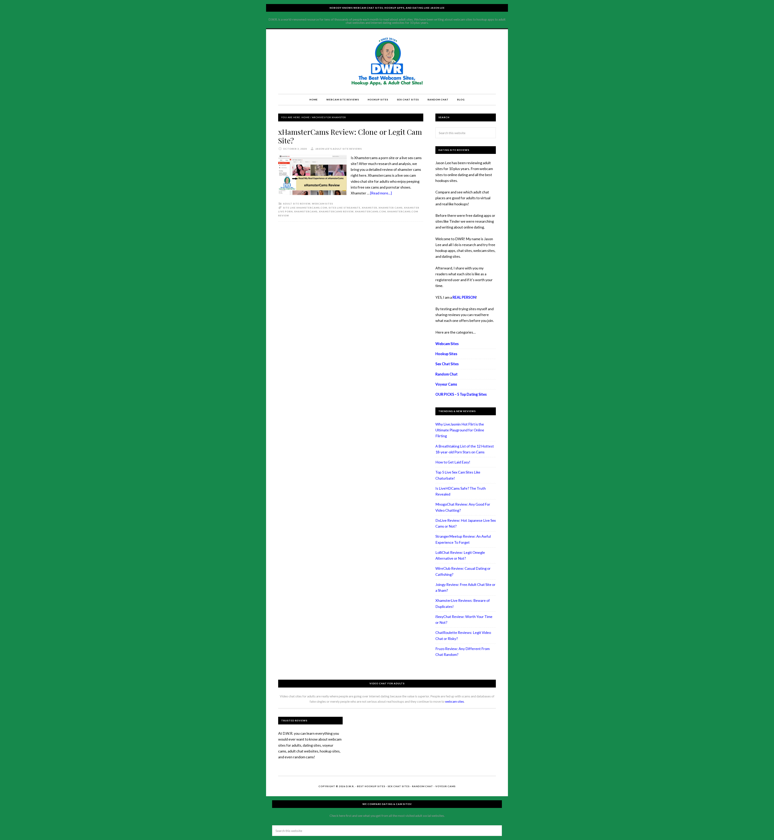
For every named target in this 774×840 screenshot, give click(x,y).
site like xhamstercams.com (305, 207)
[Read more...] (381, 193)
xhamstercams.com (370, 211)
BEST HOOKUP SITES (371, 786)
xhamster (369, 207)
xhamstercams (305, 211)
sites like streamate (344, 207)
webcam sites (454, 701)
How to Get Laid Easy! (452, 462)
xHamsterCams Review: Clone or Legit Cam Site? (350, 136)
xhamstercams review (336, 211)
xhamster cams (391, 207)
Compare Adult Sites (387, 61)
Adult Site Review (296, 203)
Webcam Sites (322, 203)
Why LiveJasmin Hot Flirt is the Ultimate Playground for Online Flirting (459, 430)
